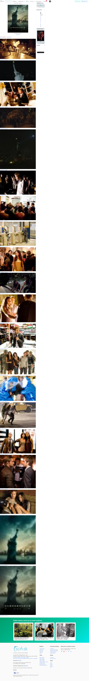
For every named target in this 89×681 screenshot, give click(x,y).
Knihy (51, 665)
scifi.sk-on (32, 1)
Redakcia (25, 665)
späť (40, 5)
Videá (41, 653)
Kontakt (18, 660)
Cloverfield (40, 21)
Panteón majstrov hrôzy (44, 661)
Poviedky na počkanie (54, 650)
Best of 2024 (42, 658)
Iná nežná (51, 657)
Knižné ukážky (42, 659)
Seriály (51, 664)
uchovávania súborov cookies (31, 658)
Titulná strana (42, 648)
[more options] (44, 10)
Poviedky (41, 651)
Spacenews (42, 649)
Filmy (51, 662)
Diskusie (45, 1)
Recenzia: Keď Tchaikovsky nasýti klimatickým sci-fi (21, 638)
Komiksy (51, 666)
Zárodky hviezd (53, 658)
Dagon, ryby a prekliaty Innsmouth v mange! (63, 638)
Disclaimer (18, 34)
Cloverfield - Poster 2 (4, 59)
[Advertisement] (40, 67)
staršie (43, 42)
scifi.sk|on (52, 648)
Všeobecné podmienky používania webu (20, 657)
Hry (50, 667)
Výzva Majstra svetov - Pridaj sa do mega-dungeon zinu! (44, 638)
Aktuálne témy (20, 1)
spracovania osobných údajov (18, 658)
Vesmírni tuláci (52, 653)
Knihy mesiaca (42, 660)
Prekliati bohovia (42, 664)
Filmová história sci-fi (43, 665)
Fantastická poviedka (54, 649)
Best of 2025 (42, 657)
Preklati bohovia (53, 651)
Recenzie (41, 650)
